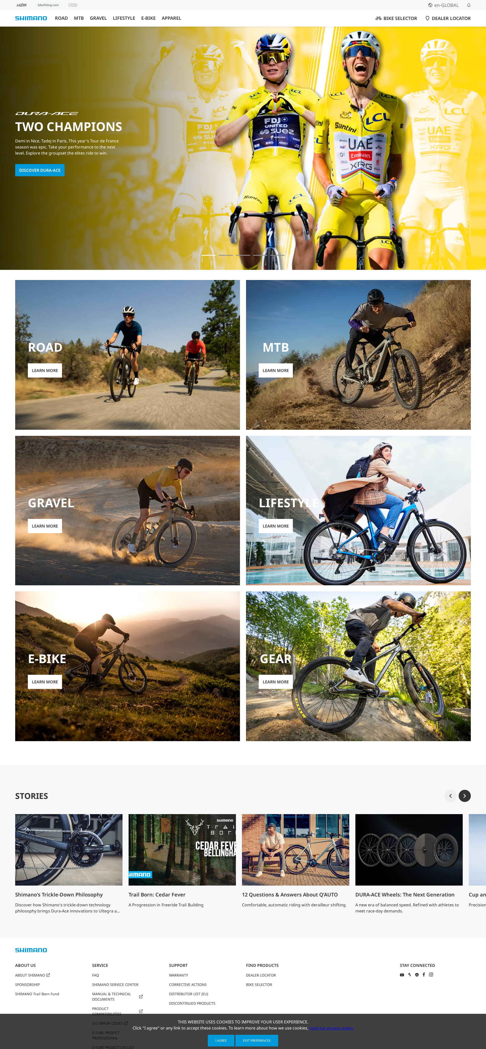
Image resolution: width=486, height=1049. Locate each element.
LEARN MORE (32, 173)
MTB (79, 18)
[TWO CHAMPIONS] (208, 255)
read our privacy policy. (331, 1028)
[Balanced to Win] (226, 255)
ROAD (61, 18)
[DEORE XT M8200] (243, 255)
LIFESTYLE (124, 18)
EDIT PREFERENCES (257, 1040)
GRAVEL (98, 18)
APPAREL (171, 18)
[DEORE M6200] (260, 255)
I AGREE (221, 1040)
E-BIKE (148, 18)
